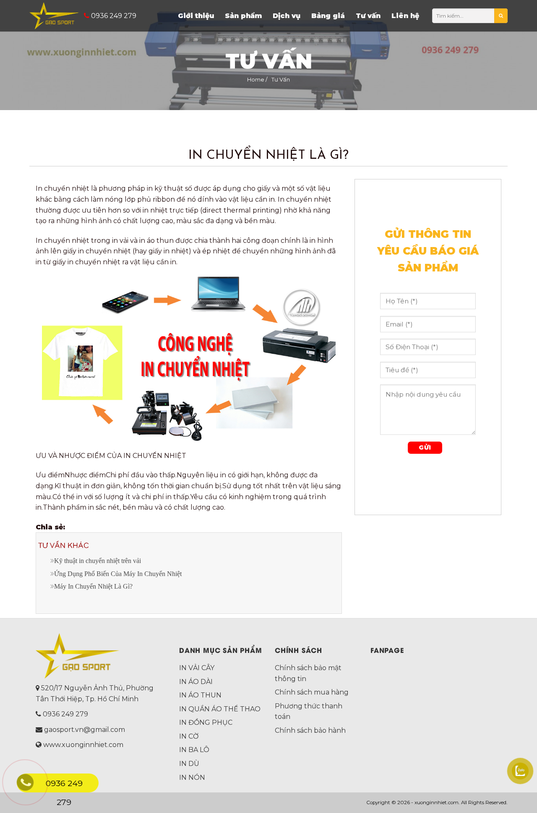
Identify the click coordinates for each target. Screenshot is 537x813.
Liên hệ (405, 16)
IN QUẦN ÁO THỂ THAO (220, 709)
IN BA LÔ (194, 750)
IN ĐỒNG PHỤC (205, 722)
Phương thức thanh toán (308, 711)
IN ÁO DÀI (196, 682)
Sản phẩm (243, 16)
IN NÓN (192, 777)
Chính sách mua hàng (312, 692)
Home (255, 79)
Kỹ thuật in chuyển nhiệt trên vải (97, 560)
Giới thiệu (196, 16)
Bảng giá (328, 16)
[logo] (54, 16)
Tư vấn (368, 16)
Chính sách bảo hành (310, 730)
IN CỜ (188, 736)
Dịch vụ (286, 16)
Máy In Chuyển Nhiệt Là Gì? (93, 586)
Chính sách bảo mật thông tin (308, 673)
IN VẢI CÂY (196, 668)
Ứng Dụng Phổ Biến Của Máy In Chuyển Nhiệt (118, 573)
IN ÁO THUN (200, 695)
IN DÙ (189, 764)
